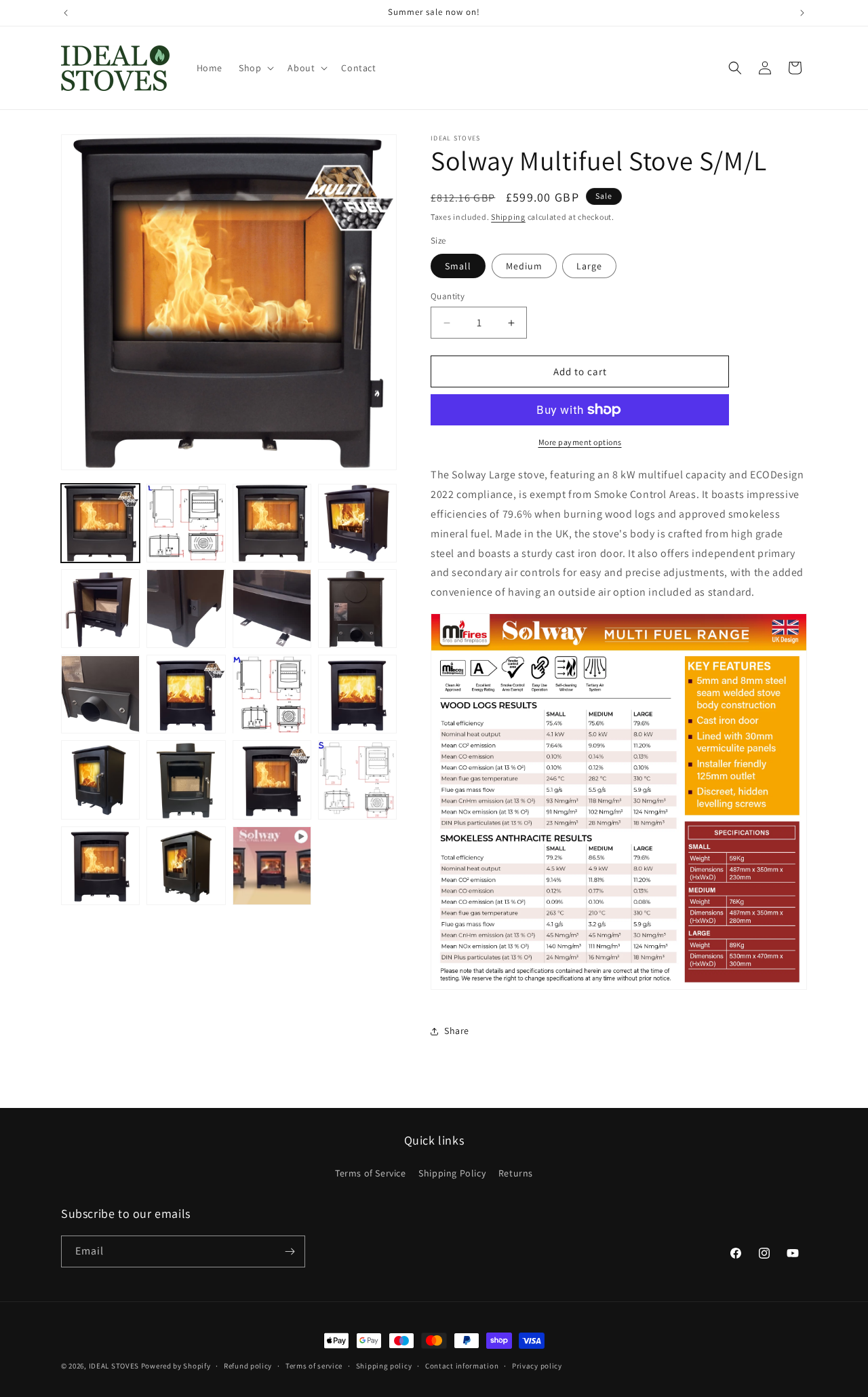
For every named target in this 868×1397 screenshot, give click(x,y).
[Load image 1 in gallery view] (100, 523)
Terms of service (313, 1366)
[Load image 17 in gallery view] (100, 865)
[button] (255, 68)
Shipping (508, 217)
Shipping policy (384, 1366)
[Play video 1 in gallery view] (272, 865)
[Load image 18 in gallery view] (185, 865)
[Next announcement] (802, 13)
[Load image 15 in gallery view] (272, 780)
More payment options (580, 442)
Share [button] (456, 1031)
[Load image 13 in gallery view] (100, 780)
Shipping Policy (452, 1173)
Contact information (461, 1366)
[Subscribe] (289, 1251)
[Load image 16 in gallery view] (357, 780)
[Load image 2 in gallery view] (185, 523)
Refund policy (248, 1366)
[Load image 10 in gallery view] (185, 694)
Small (458, 266)
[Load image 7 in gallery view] (272, 608)
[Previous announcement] (66, 13)
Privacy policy (537, 1366)
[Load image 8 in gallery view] (357, 608)
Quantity (448, 296)
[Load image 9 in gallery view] (100, 694)
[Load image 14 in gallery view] (185, 780)
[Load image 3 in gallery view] (272, 523)
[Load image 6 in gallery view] (185, 608)
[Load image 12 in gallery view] (357, 694)
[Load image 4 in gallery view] (357, 523)
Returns (515, 1173)
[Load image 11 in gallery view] (272, 694)
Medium (524, 266)
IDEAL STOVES (114, 1366)
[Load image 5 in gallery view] (100, 608)
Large (589, 266)
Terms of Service (370, 1173)
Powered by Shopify (176, 1366)
